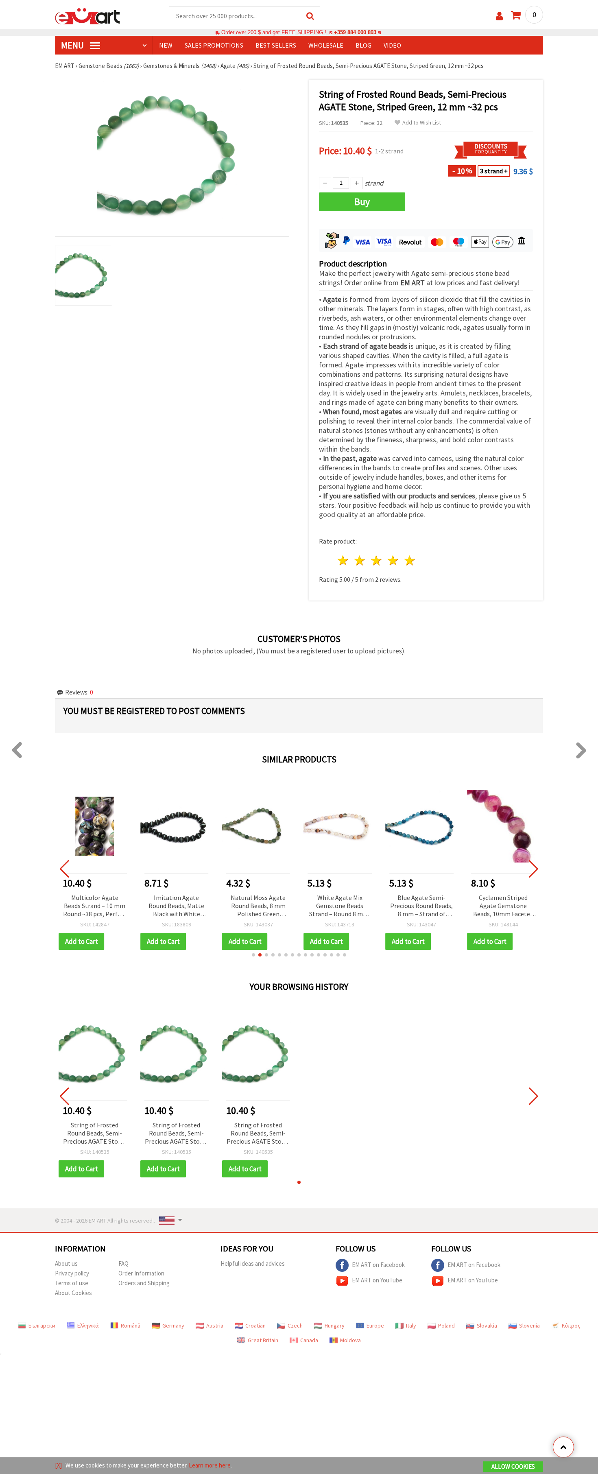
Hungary (335, 1325)
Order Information (141, 1273)
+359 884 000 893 (355, 32)
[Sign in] (499, 16)
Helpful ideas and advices (252, 1263)
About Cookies (73, 1293)
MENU (73, 45)
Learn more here (210, 1465)
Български (41, 1325)
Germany (173, 1325)
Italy (411, 1325)
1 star (343, 560)
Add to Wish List (421, 123)
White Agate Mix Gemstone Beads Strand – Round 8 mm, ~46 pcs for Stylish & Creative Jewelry (258, 906)
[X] (58, 1465)
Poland (446, 1325)
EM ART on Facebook (378, 1265)
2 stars (360, 560)
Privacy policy (72, 1273)
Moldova (350, 1340)
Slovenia (529, 1325)
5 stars (410, 560)
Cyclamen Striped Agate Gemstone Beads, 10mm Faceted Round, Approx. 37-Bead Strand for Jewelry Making (421, 906)
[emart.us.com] (87, 15)
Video (392, 45)
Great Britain (263, 1340)
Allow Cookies (513, 1466)
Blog (363, 45)
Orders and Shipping (144, 1283)
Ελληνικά (88, 1325)
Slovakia (487, 1325)
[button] (253, 954)
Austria (214, 1325)
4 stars (393, 560)
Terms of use (71, 1283)
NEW (165, 45)
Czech (295, 1325)
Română (130, 1325)
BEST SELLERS (275, 45)
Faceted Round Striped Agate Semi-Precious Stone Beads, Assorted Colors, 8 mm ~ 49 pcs (503, 906)
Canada (309, 1340)
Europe (375, 1325)
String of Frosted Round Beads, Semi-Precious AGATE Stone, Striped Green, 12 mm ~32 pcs (95, 1133)
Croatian (255, 1325)
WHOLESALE (325, 45)
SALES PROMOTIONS (214, 45)
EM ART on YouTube (377, 1280)
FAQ (123, 1263)
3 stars (377, 560)
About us (66, 1263)
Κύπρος (571, 1325)
